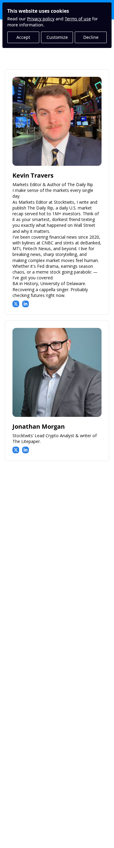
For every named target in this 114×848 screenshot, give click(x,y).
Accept (23, 37)
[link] (57, 192)
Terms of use (78, 19)
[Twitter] (15, 304)
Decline (90, 37)
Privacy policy (40, 19)
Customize (57, 37)
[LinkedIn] (25, 304)
